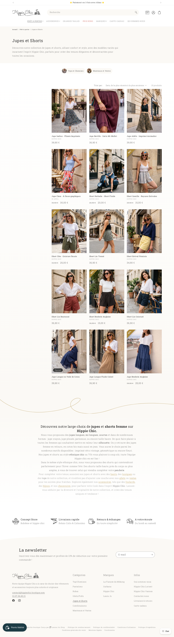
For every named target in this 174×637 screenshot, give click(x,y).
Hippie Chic (108, 591)
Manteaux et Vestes (102, 71)
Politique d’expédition (147, 627)
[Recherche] (136, 12)
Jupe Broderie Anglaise (137, 377)
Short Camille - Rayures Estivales (142, 196)
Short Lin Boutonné (60, 316)
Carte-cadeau (140, 605)
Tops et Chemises (76, 71)
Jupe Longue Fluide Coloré (101, 377)
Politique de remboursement (79, 627)
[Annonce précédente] (13, 2)
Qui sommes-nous (142, 581)
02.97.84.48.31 (19, 595)
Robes (75, 591)
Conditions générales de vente (74, 630)
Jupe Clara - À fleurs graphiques (66, 196)
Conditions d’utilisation (126, 627)
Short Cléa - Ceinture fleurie (64, 256)
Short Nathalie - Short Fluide (102, 196)
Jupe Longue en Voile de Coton (66, 377)
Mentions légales (95, 630)
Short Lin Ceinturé (135, 316)
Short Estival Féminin (137, 256)
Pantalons (78, 586)
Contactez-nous (141, 596)
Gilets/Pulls (78, 596)
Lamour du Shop (58, 627)
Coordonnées (109, 630)
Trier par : (98, 85)
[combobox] (93, 12)
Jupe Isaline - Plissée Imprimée (66, 136)
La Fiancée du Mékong (114, 581)
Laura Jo (107, 596)
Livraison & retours (143, 601)
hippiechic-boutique (32, 627)
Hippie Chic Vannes (143, 591)
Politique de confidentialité (104, 627)
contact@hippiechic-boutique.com (28, 592)
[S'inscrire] (152, 554)
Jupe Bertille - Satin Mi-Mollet (103, 136)
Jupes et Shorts (80, 601)
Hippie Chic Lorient (143, 586)
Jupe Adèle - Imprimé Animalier (141, 136)
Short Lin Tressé (96, 256)
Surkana (107, 586)
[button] (159, 13)
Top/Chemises (79, 581)
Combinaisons (80, 605)
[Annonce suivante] (161, 2)
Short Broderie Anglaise (100, 316)
